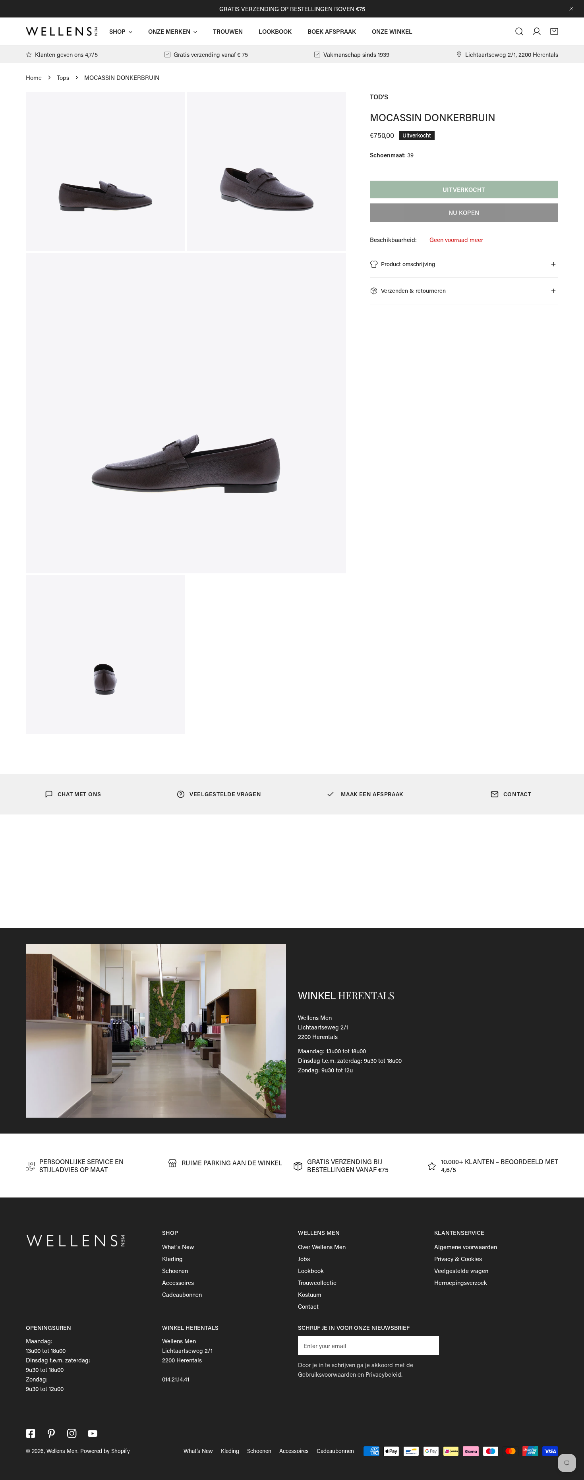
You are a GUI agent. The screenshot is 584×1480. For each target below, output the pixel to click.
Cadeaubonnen (182, 1294)
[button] (554, 31)
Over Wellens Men (322, 1247)
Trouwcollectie (317, 1283)
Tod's (379, 97)
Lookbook (311, 1271)
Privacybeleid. (383, 1374)
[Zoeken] (519, 31)
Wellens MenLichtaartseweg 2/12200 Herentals (323, 1027)
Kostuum (309, 1294)
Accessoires (178, 1283)
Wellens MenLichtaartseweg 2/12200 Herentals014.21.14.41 (187, 1360)
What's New (178, 1247)
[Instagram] (72, 1433)
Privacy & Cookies (458, 1259)
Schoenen (175, 1271)
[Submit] (428, 1345)
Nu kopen (464, 213)
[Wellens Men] (61, 31)
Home (34, 77)
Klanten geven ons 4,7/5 (66, 54)
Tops (63, 77)
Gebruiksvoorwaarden (327, 1374)
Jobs (304, 1259)
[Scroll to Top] (570, 1438)
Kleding (172, 1259)
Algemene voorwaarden (465, 1247)
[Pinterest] (51, 1433)
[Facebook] (30, 1433)
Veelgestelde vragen (461, 1271)
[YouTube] (92, 1433)
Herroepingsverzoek (460, 1283)
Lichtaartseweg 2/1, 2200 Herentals (511, 54)
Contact (308, 1306)
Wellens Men (61, 1451)
